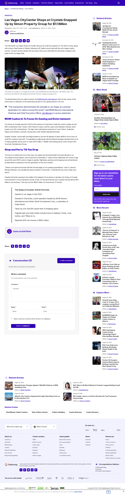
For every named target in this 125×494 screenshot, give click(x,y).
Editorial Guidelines (10, 450)
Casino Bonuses (75, 412)
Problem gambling (111, 450)
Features (88, 445)
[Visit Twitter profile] (21, 469)
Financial (28, 3)
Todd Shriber (112, 224)
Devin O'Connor (113, 83)
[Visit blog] (35, 469)
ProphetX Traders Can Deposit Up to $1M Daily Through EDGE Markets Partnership (111, 218)
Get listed (7, 442)
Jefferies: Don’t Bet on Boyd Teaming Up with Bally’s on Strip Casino (111, 266)
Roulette (61, 447)
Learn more (78, 492)
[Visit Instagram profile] (32, 469)
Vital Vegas (89, 3)
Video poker (63, 453)
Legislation (36, 3)
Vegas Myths (59, 3)
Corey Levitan (112, 258)
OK (108, 492)
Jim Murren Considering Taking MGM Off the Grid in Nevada (109, 29)
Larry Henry (104, 123)
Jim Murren (47, 113)
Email (44, 307)
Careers (7, 447)
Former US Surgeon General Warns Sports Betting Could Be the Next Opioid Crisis (110, 363)
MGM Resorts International (47, 99)
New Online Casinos (40, 412)
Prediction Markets (47, 3)
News (22, 3)
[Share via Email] (28, 40)
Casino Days (36, 445)
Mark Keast (112, 324)
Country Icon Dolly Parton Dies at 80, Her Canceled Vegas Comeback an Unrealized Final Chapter (110, 250)
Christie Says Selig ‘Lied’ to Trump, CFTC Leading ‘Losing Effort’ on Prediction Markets (111, 303)
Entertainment (79, 3)
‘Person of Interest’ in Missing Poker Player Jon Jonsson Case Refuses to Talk (110, 233)
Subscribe (106, 194)
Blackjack (62, 450)
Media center (109, 455)
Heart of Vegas (37, 455)
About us (8, 436)
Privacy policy (110, 445)
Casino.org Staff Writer (17, 33)
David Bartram (83, 390)
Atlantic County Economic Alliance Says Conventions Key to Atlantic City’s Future (111, 280)
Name (13, 307)
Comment (15, 284)
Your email (97, 185)
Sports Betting (69, 3)
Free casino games (65, 442)
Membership (8, 445)
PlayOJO (35, 453)
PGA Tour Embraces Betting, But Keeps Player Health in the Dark (110, 348)
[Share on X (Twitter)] (24, 40)
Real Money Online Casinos (17, 412)
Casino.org (105, 488)
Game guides (64, 436)
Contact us (8, 439)
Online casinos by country (113, 458)
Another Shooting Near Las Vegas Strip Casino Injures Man (106, 119)
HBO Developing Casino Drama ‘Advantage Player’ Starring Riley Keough (110, 333)
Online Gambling (58, 412)
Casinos (88, 442)
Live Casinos (29, 8)
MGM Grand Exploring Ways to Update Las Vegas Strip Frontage (110, 79)
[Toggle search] (118, 3)
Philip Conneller (113, 239)
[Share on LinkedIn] (20, 40)
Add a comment (66, 260)
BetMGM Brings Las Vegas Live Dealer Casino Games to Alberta (109, 318)
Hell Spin (35, 447)
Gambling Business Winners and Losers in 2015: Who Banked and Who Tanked (111, 46)
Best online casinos (65, 439)
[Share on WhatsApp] (16, 40)
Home (107, 439)
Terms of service (110, 442)
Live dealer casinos (65, 455)
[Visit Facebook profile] (24, 469)
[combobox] (17, 426)
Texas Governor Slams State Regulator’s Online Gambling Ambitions (111, 63)
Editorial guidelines (111, 453)
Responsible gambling (11, 455)
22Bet (34, 439)
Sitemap (108, 447)
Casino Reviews (92, 412)
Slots (60, 445)
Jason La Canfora (84, 401)
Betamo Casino (37, 442)
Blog (95, 3)
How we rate (8, 453)
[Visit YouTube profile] (28, 469)
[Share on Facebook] (12, 40)
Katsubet (35, 450)
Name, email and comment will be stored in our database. (32, 319)
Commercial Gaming (16, 8)
